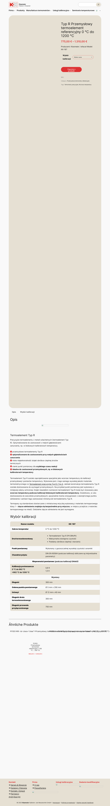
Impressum (56, 803)
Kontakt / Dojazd (18, 791)
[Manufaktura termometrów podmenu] (50, 10)
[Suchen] (98, 4)
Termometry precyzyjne (71, 84)
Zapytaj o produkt (71, 70)
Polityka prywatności (68, 803)
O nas (36, 785)
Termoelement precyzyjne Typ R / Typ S (46, 484)
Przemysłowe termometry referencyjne (78, 81)
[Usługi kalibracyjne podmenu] (69, 10)
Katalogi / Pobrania (19, 788)
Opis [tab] (14, 412)
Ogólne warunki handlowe (85, 803)
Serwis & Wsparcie (19, 785)
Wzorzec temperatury (85, 84)
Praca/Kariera (40, 788)
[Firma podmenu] (14, 10)
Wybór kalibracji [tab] (27, 412)
